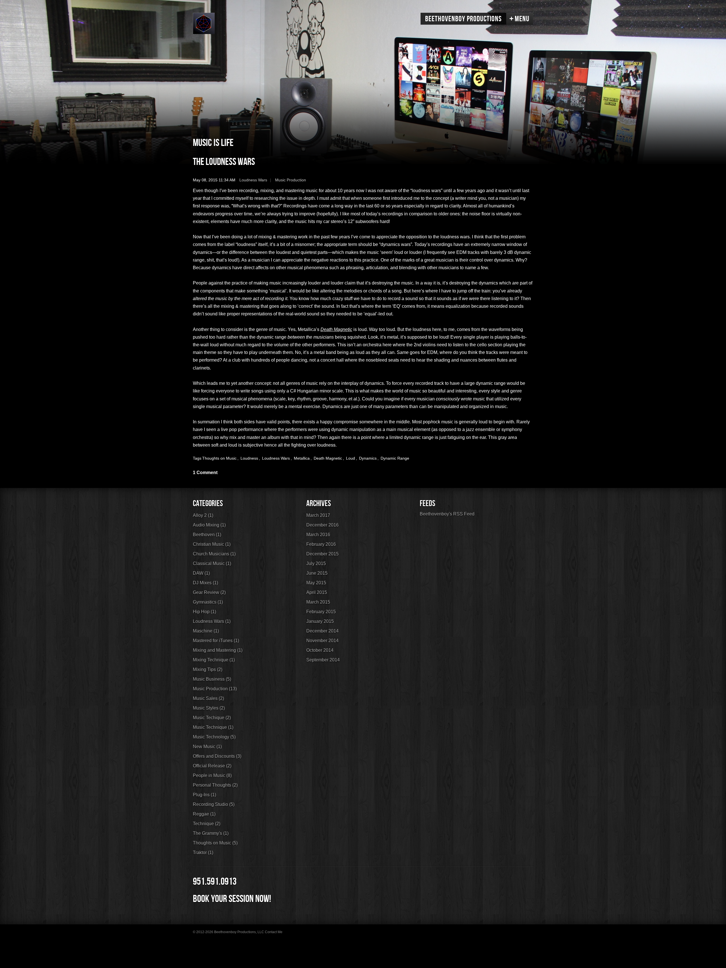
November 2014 (322, 640)
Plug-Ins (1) (204, 794)
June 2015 (317, 573)
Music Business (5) (212, 679)
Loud (350, 458)
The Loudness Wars (224, 162)
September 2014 (323, 659)
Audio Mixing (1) (209, 525)
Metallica (302, 458)
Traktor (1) (203, 852)
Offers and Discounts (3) (217, 756)
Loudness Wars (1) (212, 621)
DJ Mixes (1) (205, 582)
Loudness (249, 458)
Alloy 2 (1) (203, 515)
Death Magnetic (328, 458)
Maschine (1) (206, 631)
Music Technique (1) (213, 727)
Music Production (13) (215, 688)
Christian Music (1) (212, 544)
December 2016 (322, 525)
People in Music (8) (212, 775)
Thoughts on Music (219, 458)
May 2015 (316, 582)
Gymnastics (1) (208, 602)
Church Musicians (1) (214, 553)
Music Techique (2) (212, 717)
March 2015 (318, 602)
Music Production (290, 180)
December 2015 (322, 553)
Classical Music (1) (212, 563)
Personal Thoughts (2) (215, 785)
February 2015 (321, 611)
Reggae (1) (204, 814)
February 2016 (321, 544)
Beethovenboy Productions (463, 19)
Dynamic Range (395, 458)
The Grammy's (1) (211, 833)
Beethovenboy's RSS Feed (447, 513)
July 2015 (316, 563)
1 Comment (205, 472)
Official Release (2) (212, 765)
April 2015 (316, 592)
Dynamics (368, 458)
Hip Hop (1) (204, 611)
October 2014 (320, 650)
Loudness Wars (253, 180)
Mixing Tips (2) (207, 669)
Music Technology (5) (214, 737)
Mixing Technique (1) (214, 659)
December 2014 (322, 631)
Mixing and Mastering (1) (217, 650)
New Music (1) (207, 746)
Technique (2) (206, 823)
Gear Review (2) (209, 592)
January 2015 (320, 621)
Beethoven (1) (207, 534)
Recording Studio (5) (214, 804)
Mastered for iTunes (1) (216, 640)
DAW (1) (201, 573)
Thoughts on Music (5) (215, 842)
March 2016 (318, 534)
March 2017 (318, 515)
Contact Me (273, 932)
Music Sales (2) (208, 698)
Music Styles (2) (209, 708)
